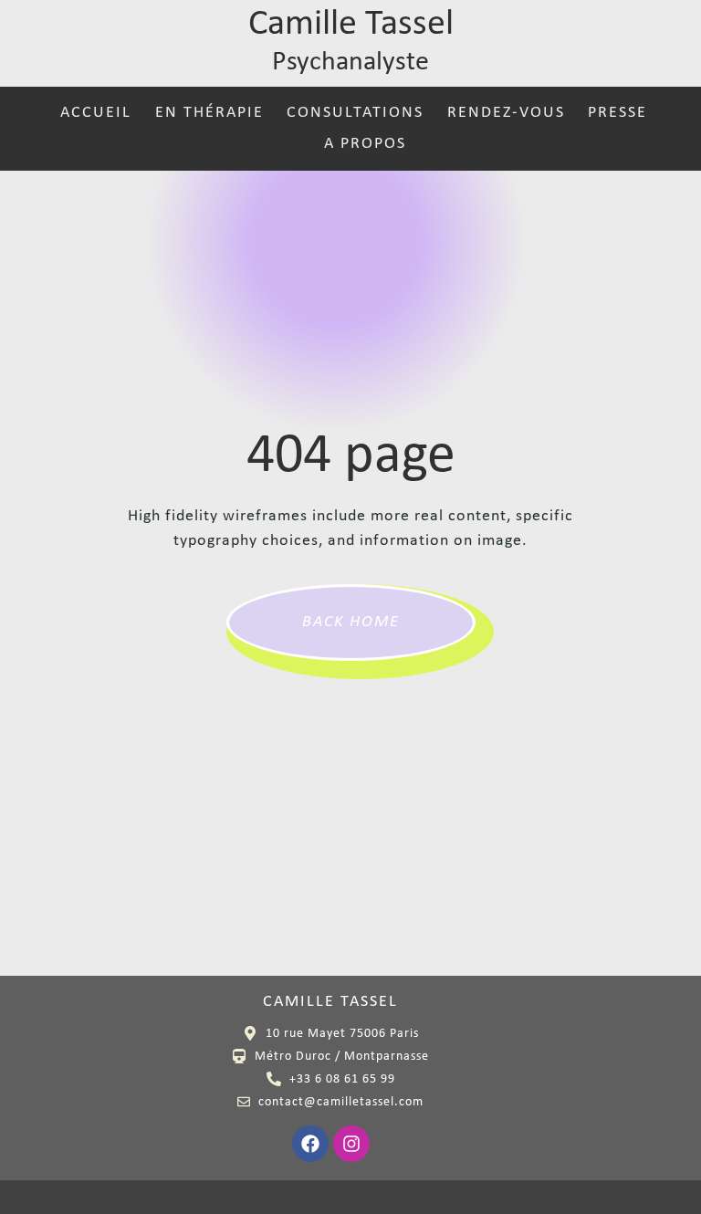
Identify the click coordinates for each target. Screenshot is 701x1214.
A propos (365, 143)
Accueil (95, 112)
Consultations (355, 112)
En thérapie (209, 112)
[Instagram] (351, 1143)
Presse (617, 112)
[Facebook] (310, 1143)
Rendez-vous (505, 112)
